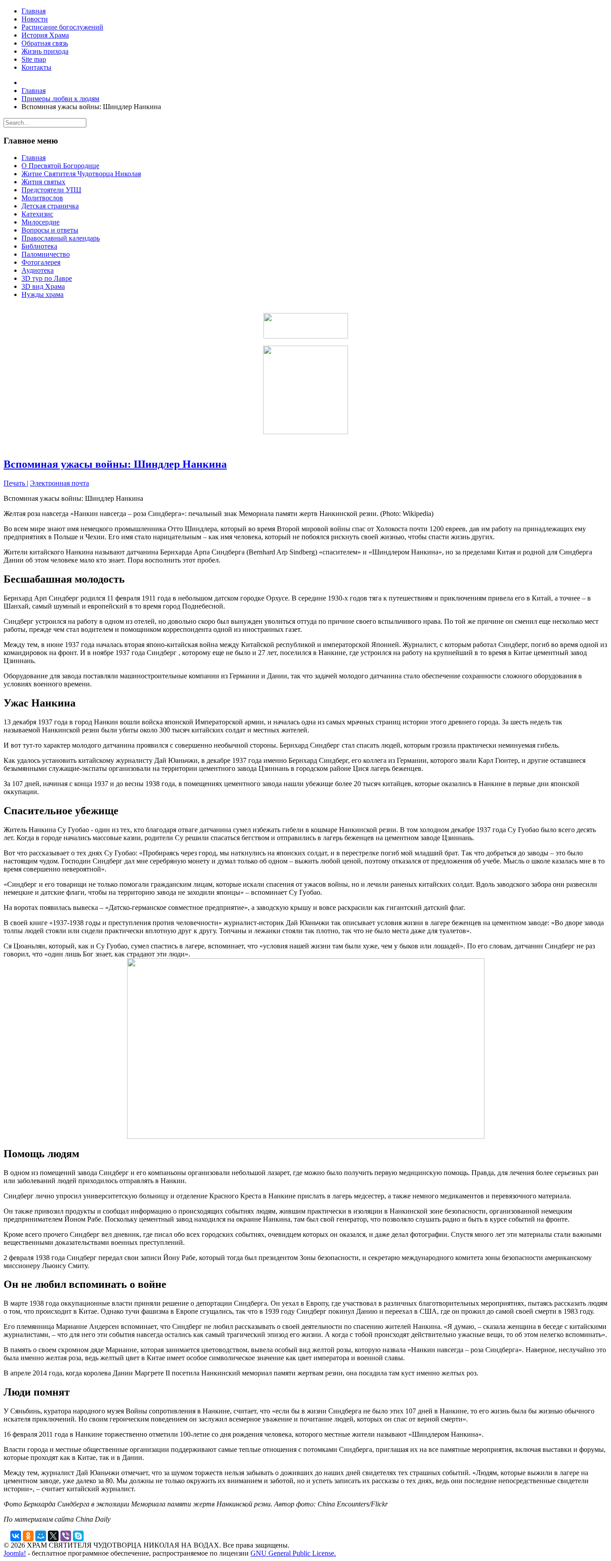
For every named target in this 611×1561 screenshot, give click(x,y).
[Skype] (78, 1536)
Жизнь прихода (44, 51)
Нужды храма (42, 294)
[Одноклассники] (28, 1536)
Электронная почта (59, 483)
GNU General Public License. (293, 1553)
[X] (53, 1536)
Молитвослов (42, 198)
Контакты (36, 67)
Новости (34, 19)
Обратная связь (44, 43)
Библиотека (39, 246)
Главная (33, 11)
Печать (15, 483)
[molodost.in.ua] (305, 325)
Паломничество (45, 254)
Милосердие (40, 222)
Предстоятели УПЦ (51, 190)
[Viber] (65, 1536)
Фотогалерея (40, 262)
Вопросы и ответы (49, 230)
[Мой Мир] (40, 1536)
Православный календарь (60, 238)
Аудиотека (37, 270)
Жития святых (43, 182)
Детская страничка (50, 206)
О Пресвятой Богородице (60, 165)
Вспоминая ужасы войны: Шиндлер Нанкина (115, 464)
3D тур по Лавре (46, 278)
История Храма (45, 35)
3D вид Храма (43, 286)
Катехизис (37, 214)
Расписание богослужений (62, 27)
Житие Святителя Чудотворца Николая (81, 174)
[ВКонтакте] (15, 1536)
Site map (33, 59)
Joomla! (15, 1553)
